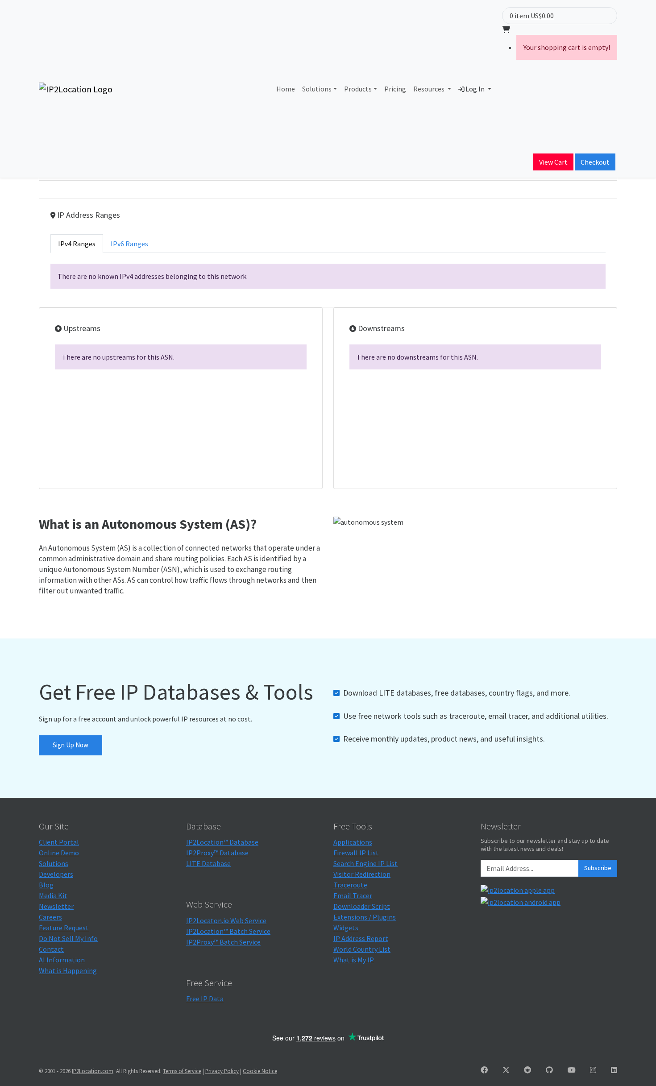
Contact (51, 949)
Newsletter (56, 906)
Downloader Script (361, 906)
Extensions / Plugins (364, 916)
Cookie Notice (260, 1070)
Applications (352, 841)
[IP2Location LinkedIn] (614, 1069)
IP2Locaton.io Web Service (226, 920)
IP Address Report (360, 938)
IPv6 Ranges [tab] (129, 243)
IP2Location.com (92, 1070)
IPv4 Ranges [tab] (76, 243)
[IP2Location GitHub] (549, 1069)
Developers (56, 874)
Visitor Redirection (361, 874)
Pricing (395, 88)
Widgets (345, 927)
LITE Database (208, 863)
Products (358, 88)
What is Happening (68, 970)
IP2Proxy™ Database (217, 852)
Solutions (317, 88)
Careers (50, 916)
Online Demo (59, 852)
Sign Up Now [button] (70, 745)
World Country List (361, 949)
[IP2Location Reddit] (527, 1069)
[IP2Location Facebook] (484, 1069)
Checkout (595, 162)
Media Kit (53, 895)
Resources (429, 88)
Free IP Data (205, 998)
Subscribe (597, 868)
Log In (475, 88)
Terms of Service (182, 1070)
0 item (519, 15)
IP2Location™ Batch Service (228, 931)
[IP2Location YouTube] (572, 1069)
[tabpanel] (328, 276)
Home (285, 88)
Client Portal (59, 841)
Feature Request (64, 927)
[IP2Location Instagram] (593, 1069)
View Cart (553, 162)
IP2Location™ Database (222, 841)
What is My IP (353, 959)
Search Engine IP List (365, 863)
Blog (46, 884)
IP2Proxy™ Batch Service (223, 941)
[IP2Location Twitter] (506, 1069)
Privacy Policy (222, 1070)
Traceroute (350, 884)
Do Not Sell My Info (68, 938)
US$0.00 (542, 15)
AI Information (62, 959)
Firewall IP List (356, 852)
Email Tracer (352, 895)
